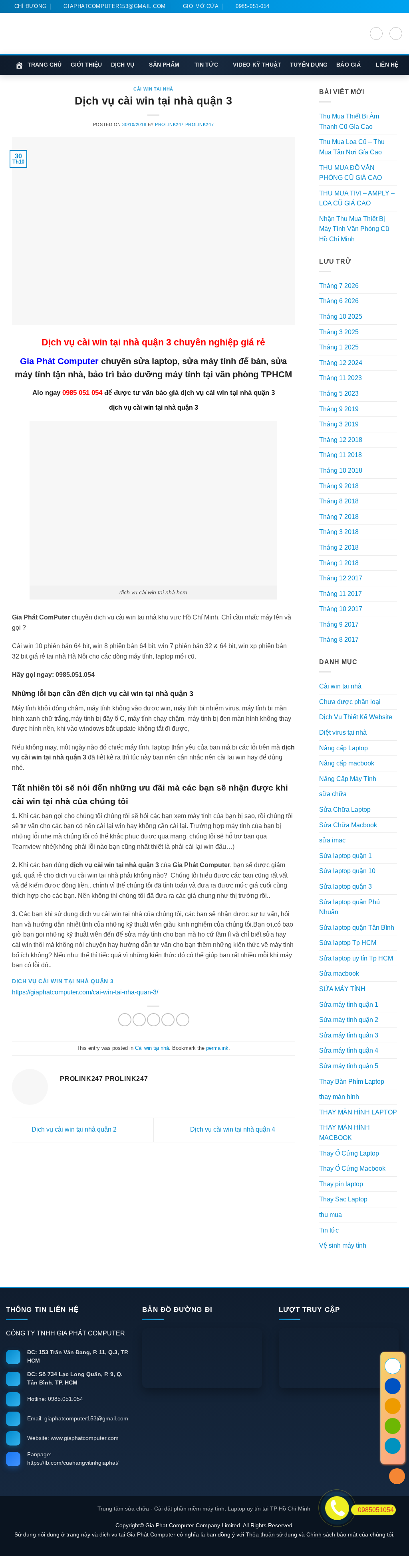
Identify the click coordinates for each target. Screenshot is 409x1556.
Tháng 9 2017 (339, 624)
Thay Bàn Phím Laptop (351, 1081)
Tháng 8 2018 (339, 501)
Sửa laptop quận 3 (345, 886)
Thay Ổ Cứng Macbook (352, 1168)
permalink (217, 1048)
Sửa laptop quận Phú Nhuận (349, 907)
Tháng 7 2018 (339, 516)
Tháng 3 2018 (339, 532)
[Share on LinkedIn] (182, 1019)
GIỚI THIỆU (86, 64)
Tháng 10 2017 (340, 608)
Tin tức (329, 1230)
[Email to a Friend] (153, 1019)
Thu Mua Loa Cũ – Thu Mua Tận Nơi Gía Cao (352, 147)
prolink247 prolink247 (184, 124)
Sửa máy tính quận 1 (348, 1004)
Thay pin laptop (341, 1184)
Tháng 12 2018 (340, 439)
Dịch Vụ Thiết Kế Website (355, 717)
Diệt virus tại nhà (343, 732)
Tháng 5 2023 (339, 393)
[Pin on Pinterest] (168, 1019)
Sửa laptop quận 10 (347, 871)
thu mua (330, 1214)
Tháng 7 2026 (339, 285)
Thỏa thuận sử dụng (271, 1535)
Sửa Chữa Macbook (348, 825)
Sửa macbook (339, 973)
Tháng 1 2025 (339, 347)
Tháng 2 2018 (339, 547)
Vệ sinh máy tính (342, 1245)
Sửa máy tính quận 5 (348, 1066)
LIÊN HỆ (387, 64)
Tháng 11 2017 (340, 593)
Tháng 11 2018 (340, 455)
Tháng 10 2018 (340, 470)
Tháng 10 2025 (340, 316)
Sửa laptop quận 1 (345, 855)
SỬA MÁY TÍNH (342, 989)
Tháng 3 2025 (339, 332)
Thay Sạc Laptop (343, 1199)
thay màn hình (339, 1096)
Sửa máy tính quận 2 (348, 1019)
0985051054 (376, 1510)
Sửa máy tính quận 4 (348, 1050)
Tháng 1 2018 (339, 563)
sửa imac (332, 840)
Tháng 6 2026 (339, 301)
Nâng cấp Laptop (343, 748)
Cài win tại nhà (153, 89)
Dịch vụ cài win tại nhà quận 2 (73, 1129)
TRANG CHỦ (45, 64)
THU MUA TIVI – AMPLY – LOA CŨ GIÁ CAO (357, 198)
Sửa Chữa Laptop (345, 809)
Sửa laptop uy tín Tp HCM (356, 958)
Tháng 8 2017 (339, 639)
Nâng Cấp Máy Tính (347, 778)
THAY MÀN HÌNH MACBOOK (344, 1132)
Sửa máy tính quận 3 (348, 1035)
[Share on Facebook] (124, 1019)
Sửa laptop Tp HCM (347, 942)
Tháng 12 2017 (340, 578)
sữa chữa (333, 794)
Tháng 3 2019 (339, 424)
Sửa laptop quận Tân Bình (356, 927)
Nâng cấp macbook (346, 763)
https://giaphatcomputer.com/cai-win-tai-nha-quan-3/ (85, 992)
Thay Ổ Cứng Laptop (349, 1153)
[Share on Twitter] (139, 1019)
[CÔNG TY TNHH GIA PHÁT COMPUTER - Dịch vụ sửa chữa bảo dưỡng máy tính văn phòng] (52, 33)
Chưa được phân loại (350, 701)
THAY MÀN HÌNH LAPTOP (358, 1112)
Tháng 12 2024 (340, 362)
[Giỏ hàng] (395, 33)
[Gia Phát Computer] (170, 43)
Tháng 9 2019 (339, 409)
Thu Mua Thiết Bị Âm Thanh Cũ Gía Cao (349, 121)
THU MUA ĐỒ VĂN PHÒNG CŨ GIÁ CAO (350, 172)
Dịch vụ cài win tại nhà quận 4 (233, 1129)
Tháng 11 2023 (340, 378)
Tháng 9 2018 (339, 486)
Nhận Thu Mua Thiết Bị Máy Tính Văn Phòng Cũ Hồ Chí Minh (354, 229)
